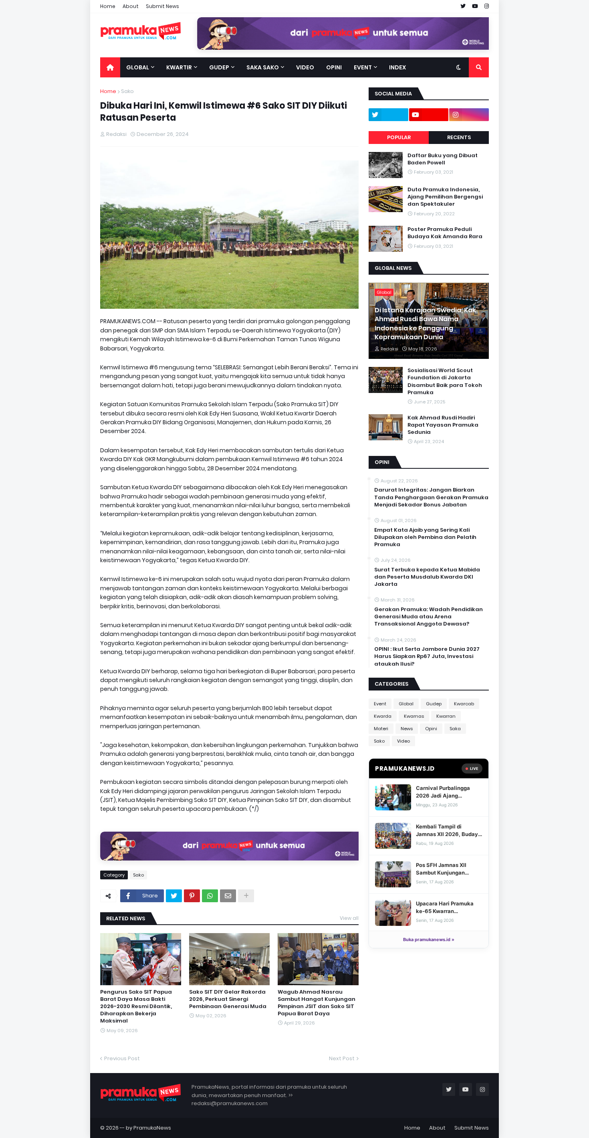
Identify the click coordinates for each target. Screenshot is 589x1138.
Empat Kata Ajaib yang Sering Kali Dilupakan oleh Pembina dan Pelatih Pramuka (425, 537)
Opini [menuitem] (334, 67)
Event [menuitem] (363, 67)
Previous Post (122, 1058)
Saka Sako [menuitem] (262, 67)
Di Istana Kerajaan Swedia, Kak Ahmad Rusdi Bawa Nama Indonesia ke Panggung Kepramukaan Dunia (425, 324)
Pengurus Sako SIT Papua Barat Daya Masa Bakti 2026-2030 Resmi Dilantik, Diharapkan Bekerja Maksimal (136, 1006)
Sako (127, 91)
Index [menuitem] (397, 67)
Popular (399, 137)
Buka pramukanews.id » (428, 939)
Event (380, 704)
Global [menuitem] (137, 67)
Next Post (342, 1058)
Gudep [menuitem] (219, 67)
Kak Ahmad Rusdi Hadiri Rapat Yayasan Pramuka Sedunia (442, 425)
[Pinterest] (192, 895)
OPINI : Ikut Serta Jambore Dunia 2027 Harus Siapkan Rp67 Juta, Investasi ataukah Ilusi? (427, 656)
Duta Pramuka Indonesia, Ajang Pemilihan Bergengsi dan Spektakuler (445, 197)
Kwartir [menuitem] (179, 67)
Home (107, 6)
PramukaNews (152, 1128)
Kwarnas (414, 716)
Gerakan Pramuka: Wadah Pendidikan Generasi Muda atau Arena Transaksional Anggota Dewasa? (428, 617)
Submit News (162, 6)
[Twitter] (174, 895)
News (407, 728)
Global (406, 704)
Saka (455, 728)
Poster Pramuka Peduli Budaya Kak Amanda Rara (444, 233)
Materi (381, 728)
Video (403, 741)
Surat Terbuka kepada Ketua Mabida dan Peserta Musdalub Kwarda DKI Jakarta (427, 577)
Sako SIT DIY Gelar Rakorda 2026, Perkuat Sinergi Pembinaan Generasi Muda (227, 999)
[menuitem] (110, 67)
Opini (431, 728)
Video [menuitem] (305, 67)
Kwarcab (464, 704)
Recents (459, 137)
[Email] (228, 895)
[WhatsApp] (210, 895)
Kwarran (446, 716)
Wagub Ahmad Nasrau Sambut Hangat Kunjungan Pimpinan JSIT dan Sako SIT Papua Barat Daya (316, 1003)
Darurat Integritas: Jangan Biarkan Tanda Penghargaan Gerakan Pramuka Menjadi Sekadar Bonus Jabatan (431, 497)
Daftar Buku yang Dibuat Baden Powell (442, 159)
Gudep (434, 704)
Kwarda (382, 716)
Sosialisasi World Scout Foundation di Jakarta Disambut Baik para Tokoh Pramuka (444, 381)
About (131, 6)
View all (349, 918)
